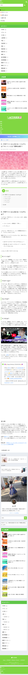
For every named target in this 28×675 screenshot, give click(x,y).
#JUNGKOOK (20, 367)
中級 (3, 40)
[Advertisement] (14, 402)
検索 (2, 671)
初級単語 (4, 48)
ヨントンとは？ (7, 196)
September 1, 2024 (8, 382)
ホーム (2, 667)
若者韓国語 (4, 60)
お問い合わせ (4, 15)
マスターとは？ (7, 198)
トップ (2, 673)
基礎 (3, 54)
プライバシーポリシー (14, 662)
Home (4, 660)
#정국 (11, 373)
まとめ (4, 204)
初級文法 (4, 51)
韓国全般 (4, 68)
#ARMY (9, 376)
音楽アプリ (6, 436)
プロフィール (4, 12)
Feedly (3, 20)
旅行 (1, 131)
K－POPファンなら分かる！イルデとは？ (12, 194)
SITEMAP (8, 660)
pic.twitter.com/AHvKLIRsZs (15, 378)
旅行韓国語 (4, 57)
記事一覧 (3, 17)
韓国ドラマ (4, 65)
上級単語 (4, 37)
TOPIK (3, 29)
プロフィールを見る (14, 513)
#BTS (9, 367)
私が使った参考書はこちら (14, 136)
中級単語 (4, 43)
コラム (3, 32)
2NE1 (7, 354)
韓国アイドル (5, 62)
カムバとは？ (7, 200)
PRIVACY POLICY (15, 660)
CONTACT (22, 660)
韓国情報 (4, 71)
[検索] (24, 5)
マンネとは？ (7, 201)
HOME (15, 657)
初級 (3, 46)
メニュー (3, 669)
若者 (1, 132)
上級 (1, 127)
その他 (3, 35)
